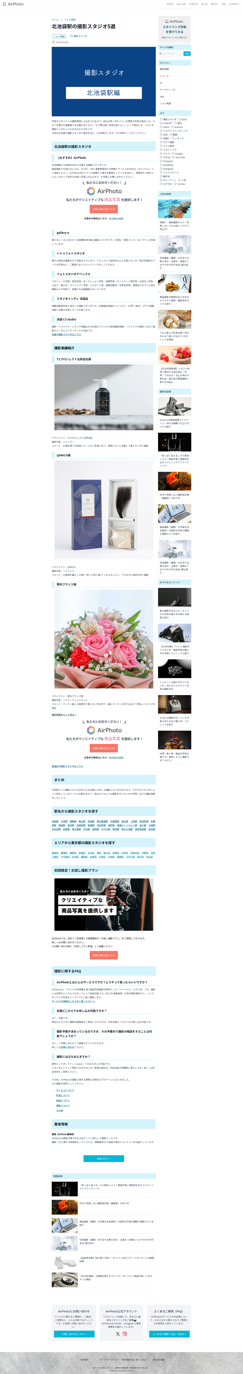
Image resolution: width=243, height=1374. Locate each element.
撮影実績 (164, 69)
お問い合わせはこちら (104, 209)
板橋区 (64, 852)
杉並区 (102, 856)
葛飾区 (120, 856)
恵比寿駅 (76, 829)
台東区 (93, 856)
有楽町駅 (81, 825)
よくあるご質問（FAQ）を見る (168, 1334)
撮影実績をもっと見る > (64, 714)
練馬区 (73, 852)
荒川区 (140, 856)
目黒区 (115, 852)
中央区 (125, 852)
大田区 (111, 856)
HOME (170, 4)
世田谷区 (135, 852)
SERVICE (193, 4)
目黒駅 (66, 829)
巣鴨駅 (73, 821)
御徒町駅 (144, 821)
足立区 (149, 856)
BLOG (205, 4)
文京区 (75, 856)
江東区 (55, 856)
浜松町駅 (101, 825)
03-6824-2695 (116, 218)
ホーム (55, 19)
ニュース (164, 76)
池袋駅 (55, 821)
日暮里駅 (114, 821)
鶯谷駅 (125, 821)
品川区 (107, 852)
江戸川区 (130, 856)
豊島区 (55, 852)
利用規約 (84, 1359)
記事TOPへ (102, 1158)
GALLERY (181, 4)
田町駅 (111, 825)
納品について (63, 1100)
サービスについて (65, 1090)
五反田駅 (56, 829)
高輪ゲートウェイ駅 (127, 825)
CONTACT (234, 4)
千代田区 (65, 856)
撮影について (63, 1105)
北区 (153, 852)
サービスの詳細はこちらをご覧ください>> (74, 1001)
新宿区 (82, 852)
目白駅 (151, 829)
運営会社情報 (159, 1359)
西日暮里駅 (102, 821)
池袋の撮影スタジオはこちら (66, 334)
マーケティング (167, 89)
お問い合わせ (67, 1047)
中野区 (145, 852)
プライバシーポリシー (109, 1359)
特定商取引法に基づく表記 (134, 1359)
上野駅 (133, 821)
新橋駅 (91, 825)
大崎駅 (151, 825)
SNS (162, 96)
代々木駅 (105, 829)
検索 (187, 53)
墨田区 (84, 856)
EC (161, 82)
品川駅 (143, 825)
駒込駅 (82, 821)
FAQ (224, 4)
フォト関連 (70, 19)
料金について (63, 1095)
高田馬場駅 (140, 829)
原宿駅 (95, 829)
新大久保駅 (127, 829)
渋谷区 (91, 852)
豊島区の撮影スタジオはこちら (67, 766)
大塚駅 (64, 821)
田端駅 (91, 821)
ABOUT (214, 4)
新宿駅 (115, 829)
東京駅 (71, 825)
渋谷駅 (86, 829)
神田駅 (61, 825)
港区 (99, 852)
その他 (59, 1110)
